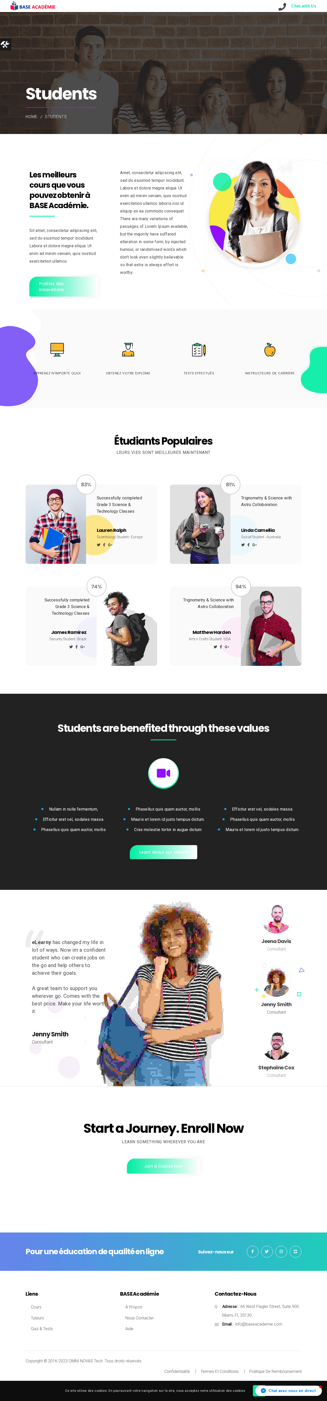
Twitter (267, 1252)
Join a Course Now (163, 1166)
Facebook (253, 1252)
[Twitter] (98, 545)
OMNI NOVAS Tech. (86, 1361)
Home (32, 116)
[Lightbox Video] (163, 773)
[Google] (110, 545)
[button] (288, 1391)
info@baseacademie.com (258, 1324)
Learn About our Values (163, 852)
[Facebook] (104, 545)
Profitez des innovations (51, 286)
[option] (163, 988)
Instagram (281, 1252)
